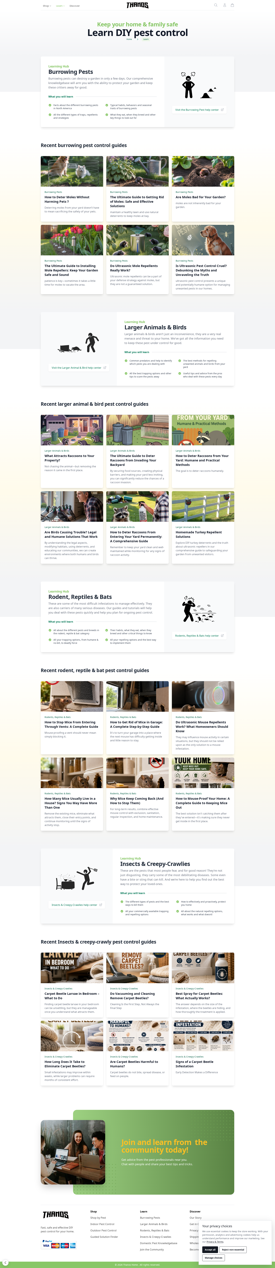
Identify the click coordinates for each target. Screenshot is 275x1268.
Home (129, 39)
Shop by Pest (98, 1217)
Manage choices (213, 1257)
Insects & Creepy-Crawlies (58, 988)
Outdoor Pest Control (103, 1230)
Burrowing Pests (53, 191)
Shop (46, 5)
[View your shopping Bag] (232, 5)
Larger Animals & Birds (57, 450)
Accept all (210, 1249)
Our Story (195, 1217)
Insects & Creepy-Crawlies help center (74, 905)
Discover (75, 5)
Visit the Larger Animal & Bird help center (76, 367)
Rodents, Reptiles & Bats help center (197, 635)
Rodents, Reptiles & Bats (58, 717)
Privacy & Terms (215, 1241)
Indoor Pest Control (102, 1224)
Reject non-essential (233, 1249)
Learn (59, 5)
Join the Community (152, 1249)
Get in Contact (198, 1224)
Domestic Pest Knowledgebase (158, 1243)
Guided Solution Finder (104, 1237)
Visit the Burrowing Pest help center (197, 110)
